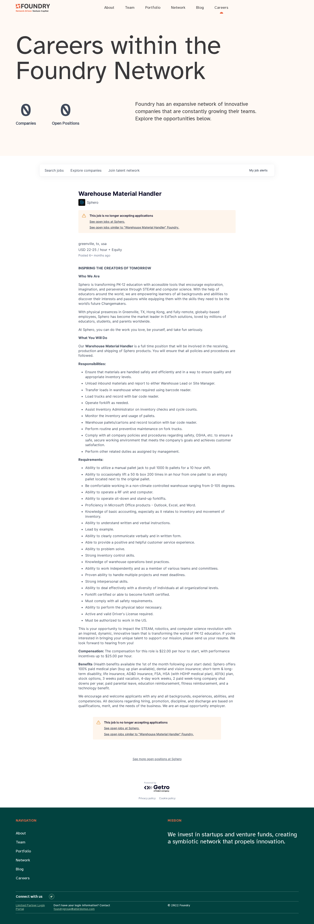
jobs (54, 170)
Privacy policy (147, 798)
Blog (19, 869)
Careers (23, 878)
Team (20, 842)
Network (23, 860)
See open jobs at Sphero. (107, 221)
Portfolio (23, 851)
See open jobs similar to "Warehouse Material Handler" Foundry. (134, 227)
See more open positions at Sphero (157, 759)
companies (85, 170)
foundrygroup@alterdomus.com (74, 909)
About (21, 833)
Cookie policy (167, 798)
